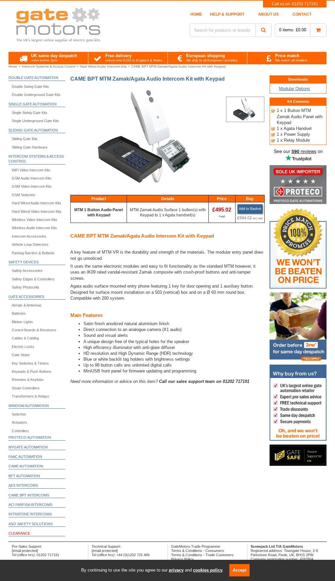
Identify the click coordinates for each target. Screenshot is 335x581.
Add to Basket (250, 209)
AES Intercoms (23, 485)
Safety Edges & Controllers (33, 279)
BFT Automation (24, 476)
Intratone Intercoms (30, 514)
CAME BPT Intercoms (29, 495)
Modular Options (294, 88)
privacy (176, 570)
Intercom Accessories (29, 236)
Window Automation (29, 406)
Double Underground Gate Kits (36, 95)
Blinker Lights (22, 322)
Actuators (19, 422)
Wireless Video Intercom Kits (34, 220)
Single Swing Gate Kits (29, 113)
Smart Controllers (26, 388)
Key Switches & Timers (30, 363)
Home (196, 14)
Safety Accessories (27, 271)
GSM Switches (23, 195)
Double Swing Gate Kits (30, 86)
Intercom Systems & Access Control (36, 158)
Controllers (20, 431)
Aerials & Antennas (27, 305)
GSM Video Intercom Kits (32, 186)
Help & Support (227, 14)
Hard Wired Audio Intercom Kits (36, 203)
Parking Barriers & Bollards (33, 253)
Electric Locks (23, 347)
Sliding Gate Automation (33, 130)
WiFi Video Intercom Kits (31, 170)
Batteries (19, 313)
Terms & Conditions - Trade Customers (202, 555)
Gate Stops (21, 355)
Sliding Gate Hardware (29, 147)
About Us (268, 14)
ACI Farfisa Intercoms (30, 505)
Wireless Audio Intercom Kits (34, 228)
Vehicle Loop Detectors (30, 244)
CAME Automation (26, 466)
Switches (19, 414)
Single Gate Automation (33, 104)
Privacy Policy (182, 559)
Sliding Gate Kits (25, 139)
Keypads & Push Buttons (31, 371)
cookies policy (207, 570)
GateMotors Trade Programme (195, 546)
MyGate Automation (28, 447)
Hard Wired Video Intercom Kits (37, 211)
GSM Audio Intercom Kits (31, 178)
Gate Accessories (26, 297)
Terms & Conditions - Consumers (197, 551)
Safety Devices (24, 262)
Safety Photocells (25, 287)
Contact (301, 14)
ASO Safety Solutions (31, 524)
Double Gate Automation (33, 78)
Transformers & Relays (30, 396)
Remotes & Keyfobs (28, 380)
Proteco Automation (30, 437)
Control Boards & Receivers (34, 330)
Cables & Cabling (25, 338)
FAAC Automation (25, 457)
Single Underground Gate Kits (35, 121)
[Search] (263, 30)
